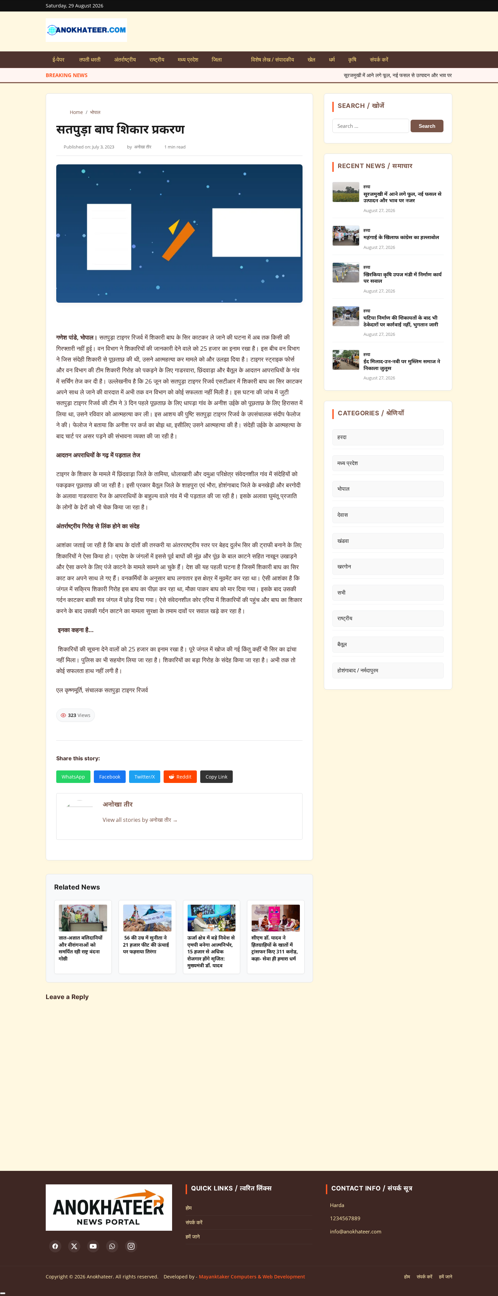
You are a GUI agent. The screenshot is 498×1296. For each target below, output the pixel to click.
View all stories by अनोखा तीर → (140, 820)
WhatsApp (73, 776)
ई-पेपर (59, 59)
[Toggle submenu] (236, 60)
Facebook (109, 776)
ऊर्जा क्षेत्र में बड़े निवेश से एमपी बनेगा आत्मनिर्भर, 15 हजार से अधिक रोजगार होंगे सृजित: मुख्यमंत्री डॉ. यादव (211, 952)
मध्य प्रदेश (188, 59)
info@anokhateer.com (355, 1231)
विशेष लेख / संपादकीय (272, 59)
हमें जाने (193, 1236)
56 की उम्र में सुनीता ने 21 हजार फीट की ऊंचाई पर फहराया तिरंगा (146, 945)
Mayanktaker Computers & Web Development (252, 1276)
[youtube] (93, 1246)
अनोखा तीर (142, 147)
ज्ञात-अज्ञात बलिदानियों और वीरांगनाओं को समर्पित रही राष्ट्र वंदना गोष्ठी (80, 948)
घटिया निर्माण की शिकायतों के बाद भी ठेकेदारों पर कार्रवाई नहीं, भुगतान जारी (401, 321)
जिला (217, 59)
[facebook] (55, 1246)
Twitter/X (144, 776)
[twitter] (74, 1246)
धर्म (332, 59)
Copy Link (216, 776)
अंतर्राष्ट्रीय (125, 59)
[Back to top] (2, 1293)
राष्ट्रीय (156, 59)
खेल (311, 59)
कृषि (352, 59)
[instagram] (131, 1246)
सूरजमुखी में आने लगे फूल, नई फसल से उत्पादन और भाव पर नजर (372, 75)
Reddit (184, 776)
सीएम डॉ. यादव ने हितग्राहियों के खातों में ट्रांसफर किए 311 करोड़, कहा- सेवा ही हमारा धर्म (274, 948)
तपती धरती (90, 59)
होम (189, 1207)
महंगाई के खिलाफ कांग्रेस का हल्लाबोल (401, 238)
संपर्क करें (379, 59)
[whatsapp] (112, 1246)
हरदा (367, 186)
